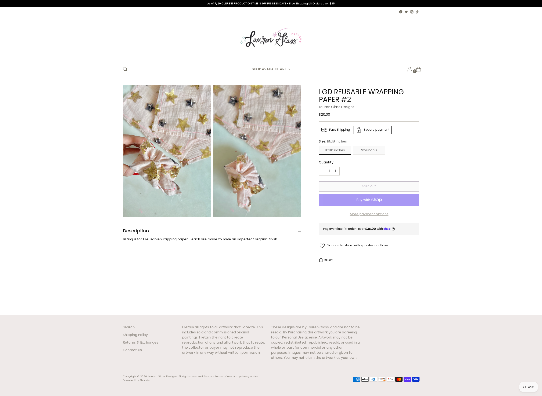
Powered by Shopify (136, 380)
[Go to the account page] (408, 69)
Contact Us (132, 350)
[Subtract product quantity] (335, 171)
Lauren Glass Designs (336, 106)
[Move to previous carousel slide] (405, 300)
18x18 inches (335, 150)
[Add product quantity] (323, 171)
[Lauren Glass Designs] (271, 38)
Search (129, 327)
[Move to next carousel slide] (415, 299)
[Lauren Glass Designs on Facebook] (401, 12)
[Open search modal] (125, 69)
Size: (333, 141)
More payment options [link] (369, 214)
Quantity (326, 162)
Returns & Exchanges (140, 342)
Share (328, 260)
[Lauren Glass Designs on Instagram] (412, 12)
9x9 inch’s (369, 150)
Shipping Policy (135, 334)
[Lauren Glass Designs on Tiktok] (417, 12)
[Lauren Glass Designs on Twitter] (406, 12)
